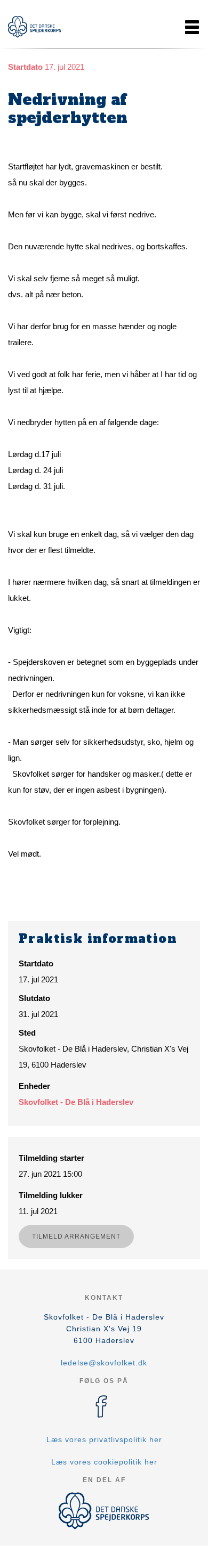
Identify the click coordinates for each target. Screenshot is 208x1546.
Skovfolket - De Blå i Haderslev (76, 1101)
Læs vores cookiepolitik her (104, 1462)
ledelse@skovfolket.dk (104, 1362)
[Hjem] (34, 27)
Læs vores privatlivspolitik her (104, 1439)
